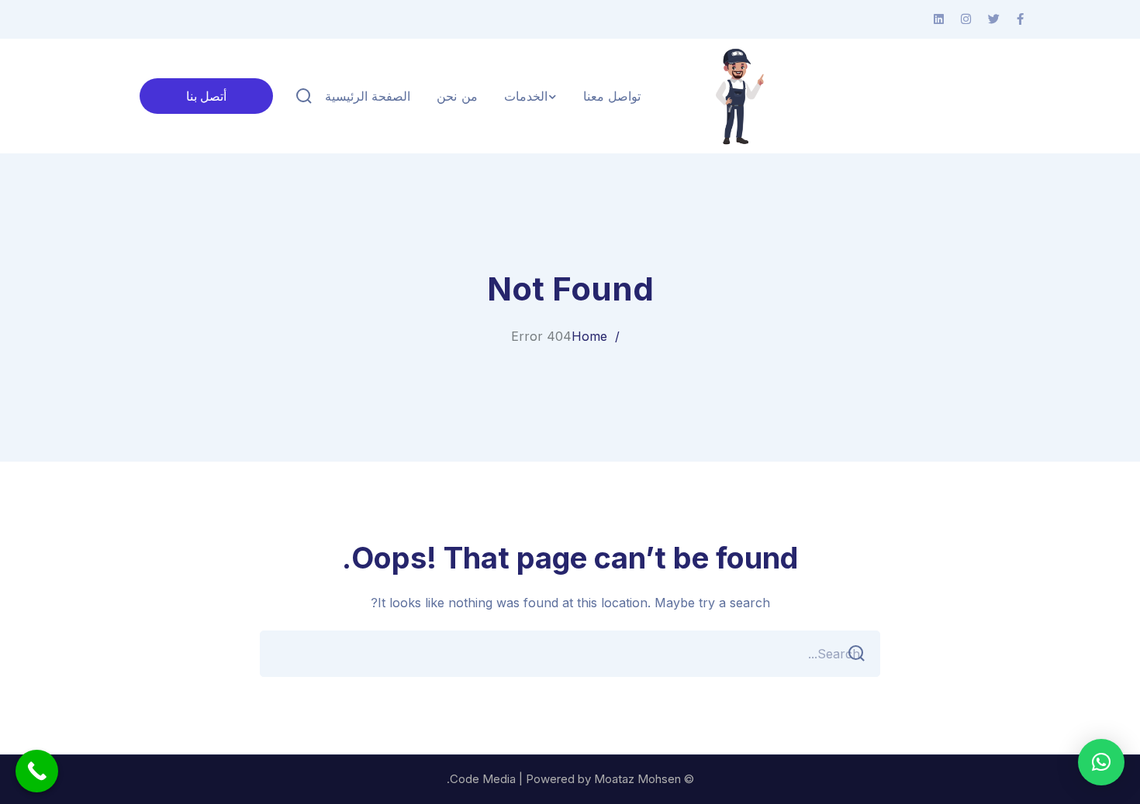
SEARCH (857, 654)
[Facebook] (1020, 19)
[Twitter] (994, 19)
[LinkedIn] (939, 19)
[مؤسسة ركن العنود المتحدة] (736, 96)
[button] (1101, 762)
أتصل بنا (206, 96)
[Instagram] (966, 19)
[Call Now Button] (37, 771)
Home (589, 336)
